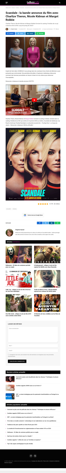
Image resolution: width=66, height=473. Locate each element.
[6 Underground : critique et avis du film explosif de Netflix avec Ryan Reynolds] (47, 254)
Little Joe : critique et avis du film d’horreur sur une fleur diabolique (18, 290)
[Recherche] (59, 2)
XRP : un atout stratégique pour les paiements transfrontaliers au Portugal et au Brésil (37, 395)
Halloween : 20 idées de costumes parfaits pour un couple (18, 266)
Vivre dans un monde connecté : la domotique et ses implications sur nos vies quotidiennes (31, 421)
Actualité (8, 209)
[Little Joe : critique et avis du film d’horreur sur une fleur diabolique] (19, 278)
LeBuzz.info (8, 7)
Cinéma (17, 7)
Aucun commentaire (48, 29)
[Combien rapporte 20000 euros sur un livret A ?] (10, 388)
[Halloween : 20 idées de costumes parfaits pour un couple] (19, 254)
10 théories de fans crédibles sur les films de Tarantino (47, 314)
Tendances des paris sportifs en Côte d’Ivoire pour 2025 (22, 424)
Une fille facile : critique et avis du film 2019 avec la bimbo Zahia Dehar (18, 314)
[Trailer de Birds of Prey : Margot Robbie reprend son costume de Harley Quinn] (47, 278)
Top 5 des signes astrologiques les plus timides (20, 443)
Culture (13, 7)
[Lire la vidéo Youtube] (34, 100)
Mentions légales (8, 462)
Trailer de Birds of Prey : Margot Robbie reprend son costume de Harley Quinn (45, 290)
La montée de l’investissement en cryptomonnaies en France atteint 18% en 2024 (29, 428)
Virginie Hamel (14, 29)
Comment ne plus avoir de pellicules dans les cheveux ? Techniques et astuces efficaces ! (37, 377)
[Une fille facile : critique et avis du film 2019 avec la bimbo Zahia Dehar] (19, 303)
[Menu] (7, 2)
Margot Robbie (29, 119)
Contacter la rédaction (54, 461)
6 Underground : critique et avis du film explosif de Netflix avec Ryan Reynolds (45, 266)
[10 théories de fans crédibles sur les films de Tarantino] (47, 303)
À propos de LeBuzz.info (37, 461)
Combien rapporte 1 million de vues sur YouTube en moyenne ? (24, 440)
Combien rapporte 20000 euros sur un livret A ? (28, 385)
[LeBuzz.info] (33, 2)
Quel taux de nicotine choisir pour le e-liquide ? (19, 436)
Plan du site (46, 461)
